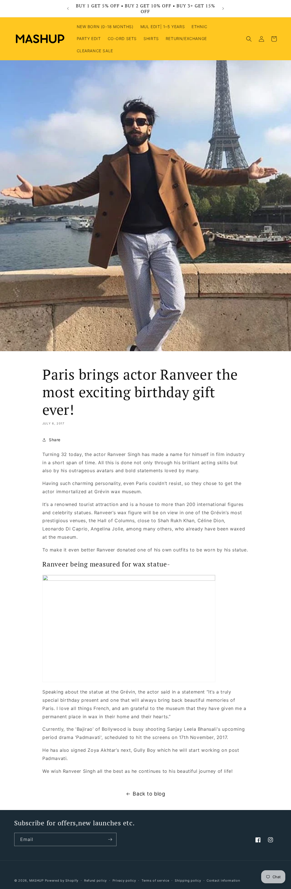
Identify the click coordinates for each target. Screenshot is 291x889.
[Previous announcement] (68, 8)
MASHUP (36, 880)
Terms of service (155, 880)
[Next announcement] (223, 8)
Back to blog (149, 794)
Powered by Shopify (62, 880)
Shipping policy (188, 880)
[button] (249, 39)
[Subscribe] (110, 839)
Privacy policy (124, 880)
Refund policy (95, 880)
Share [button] (55, 439)
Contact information (223, 880)
